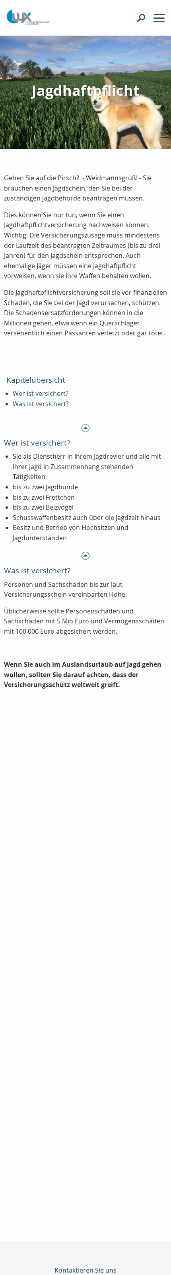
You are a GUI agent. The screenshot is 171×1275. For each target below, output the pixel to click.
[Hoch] (85, 427)
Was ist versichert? (41, 403)
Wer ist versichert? (40, 393)
